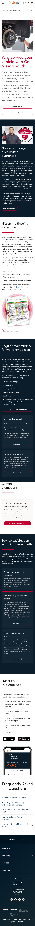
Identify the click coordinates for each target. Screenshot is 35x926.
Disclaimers (7, 919)
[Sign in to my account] (32, 3)
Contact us (17, 878)
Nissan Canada (20, 287)
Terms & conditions (19, 919)
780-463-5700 (17, 885)
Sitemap (20, 922)
